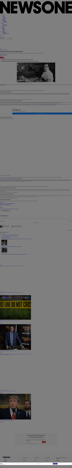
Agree (55, 463)
